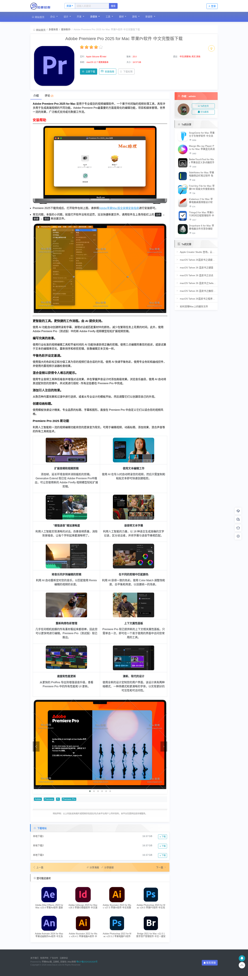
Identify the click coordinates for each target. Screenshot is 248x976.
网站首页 (39, 17)
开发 (79, 16)
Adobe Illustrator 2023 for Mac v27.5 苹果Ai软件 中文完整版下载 (117, 906)
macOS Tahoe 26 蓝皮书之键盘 (196, 267)
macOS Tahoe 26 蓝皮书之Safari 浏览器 (197, 283)
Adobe (38, 799)
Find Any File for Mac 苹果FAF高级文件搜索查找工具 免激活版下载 (202, 187)
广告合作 (54, 958)
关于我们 (34, 958)
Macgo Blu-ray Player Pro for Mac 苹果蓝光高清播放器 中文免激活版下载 (202, 148)
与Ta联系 (204, 112)
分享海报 (94, 867)
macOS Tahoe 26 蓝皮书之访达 (196, 275)
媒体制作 (66, 29)
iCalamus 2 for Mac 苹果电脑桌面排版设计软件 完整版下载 (201, 201)
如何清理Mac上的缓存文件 (193, 306)
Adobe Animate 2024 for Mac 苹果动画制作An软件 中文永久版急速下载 (49, 935)
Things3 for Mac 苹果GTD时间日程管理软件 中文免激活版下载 (201, 214)
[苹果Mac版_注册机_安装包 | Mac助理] (43, 6)
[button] (90, 791)
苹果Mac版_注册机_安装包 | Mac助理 (59, 962)
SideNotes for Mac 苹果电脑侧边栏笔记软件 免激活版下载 (201, 174)
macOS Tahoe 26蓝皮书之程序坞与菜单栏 (197, 298)
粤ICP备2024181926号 (87, 962)
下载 (163, 836)
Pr (58, 799)
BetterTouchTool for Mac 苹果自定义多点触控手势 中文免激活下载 (201, 161)
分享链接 (109, 867)
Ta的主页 (204, 106)
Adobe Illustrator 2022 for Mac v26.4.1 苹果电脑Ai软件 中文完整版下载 (83, 935)
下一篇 (160, 867)
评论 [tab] (49, 95)
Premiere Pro (69, 799)
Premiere (49, 799)
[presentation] (36, 746)
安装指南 (109, 71)
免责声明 (44, 958)
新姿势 (149, 16)
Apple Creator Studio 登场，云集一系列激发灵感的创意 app (197, 252)
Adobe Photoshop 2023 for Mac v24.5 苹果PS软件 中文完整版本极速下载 (151, 906)
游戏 (134, 16)
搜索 (113, 6)
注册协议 (64, 958)
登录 (213, 6)
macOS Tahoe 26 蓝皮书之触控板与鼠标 (197, 291)
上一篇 (39, 867)
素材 (121, 16)
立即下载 (90, 71)
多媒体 (94, 16)
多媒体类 (53, 29)
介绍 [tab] (36, 95)
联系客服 (211, 962)
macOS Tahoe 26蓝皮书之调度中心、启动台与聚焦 (197, 259)
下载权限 (128, 71)
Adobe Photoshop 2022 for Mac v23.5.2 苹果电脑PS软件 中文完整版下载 (117, 935)
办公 (53, 16)
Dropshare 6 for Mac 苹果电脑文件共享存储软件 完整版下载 (201, 227)
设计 (66, 16)
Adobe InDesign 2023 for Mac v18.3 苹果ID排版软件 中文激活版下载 (83, 906)
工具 (108, 16)
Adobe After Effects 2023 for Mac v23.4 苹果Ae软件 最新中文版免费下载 (49, 906)
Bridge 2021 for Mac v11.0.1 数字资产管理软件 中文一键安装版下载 (151, 935)
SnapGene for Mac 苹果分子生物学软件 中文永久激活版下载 (202, 134)
